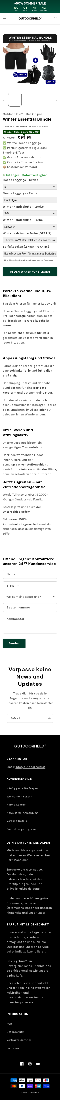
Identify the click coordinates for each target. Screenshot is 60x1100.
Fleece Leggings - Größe (20, 180)
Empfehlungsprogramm (22, 829)
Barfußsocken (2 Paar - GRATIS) (26, 246)
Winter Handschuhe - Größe (23, 206)
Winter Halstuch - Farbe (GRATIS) (27, 233)
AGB (9, 1023)
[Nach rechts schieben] (56, 100)
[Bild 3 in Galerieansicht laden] (45, 99)
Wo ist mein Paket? (19, 796)
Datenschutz (15, 1032)
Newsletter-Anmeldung (22, 813)
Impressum (14, 1048)
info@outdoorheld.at (31, 767)
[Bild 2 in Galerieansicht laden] (30, 99)
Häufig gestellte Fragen (22, 788)
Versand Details (17, 821)
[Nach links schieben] (3, 100)
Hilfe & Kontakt (17, 804)
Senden (14, 643)
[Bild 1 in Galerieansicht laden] (15, 99)
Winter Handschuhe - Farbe (23, 220)
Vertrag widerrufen (19, 1040)
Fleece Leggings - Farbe (20, 193)
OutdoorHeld (33, 1093)
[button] (4, 18)
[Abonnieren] (49, 718)
